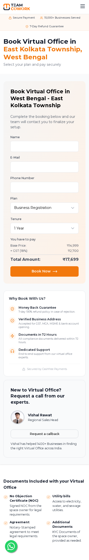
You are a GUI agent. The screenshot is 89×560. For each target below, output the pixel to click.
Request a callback (44, 434)
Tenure (16, 219)
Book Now (41, 271)
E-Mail (15, 157)
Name (15, 137)
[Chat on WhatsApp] (11, 546)
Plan (13, 198)
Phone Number (22, 178)
